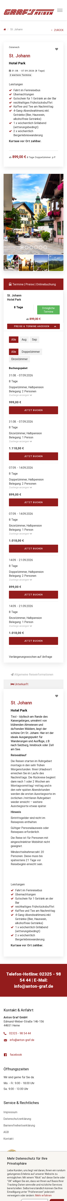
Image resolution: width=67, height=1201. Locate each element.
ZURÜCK (58, 30)
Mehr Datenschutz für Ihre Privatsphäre (27, 1160)
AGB (6, 1132)
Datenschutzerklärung (17, 1119)
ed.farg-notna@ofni (33, 986)
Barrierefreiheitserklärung (19, 1125)
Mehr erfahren (43, 1195)
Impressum (10, 1112)
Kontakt (8, 1138)
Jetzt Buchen (33, 410)
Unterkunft (21, 684)
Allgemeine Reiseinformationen (33, 674)
